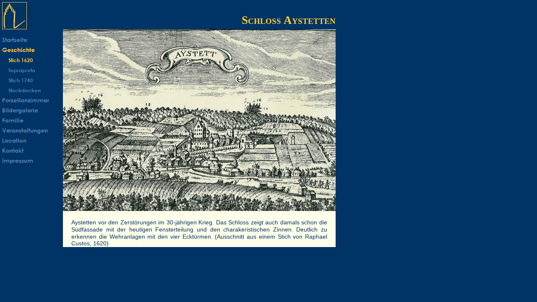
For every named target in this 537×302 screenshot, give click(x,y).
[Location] (31, 140)
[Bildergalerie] (31, 110)
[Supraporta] (31, 70)
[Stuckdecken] (31, 90)
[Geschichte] (31, 50)
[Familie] (31, 120)
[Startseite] (31, 40)
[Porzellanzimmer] (31, 100)
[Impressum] (31, 161)
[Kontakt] (31, 151)
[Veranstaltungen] (31, 130)
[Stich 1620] (31, 60)
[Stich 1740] (31, 80)
